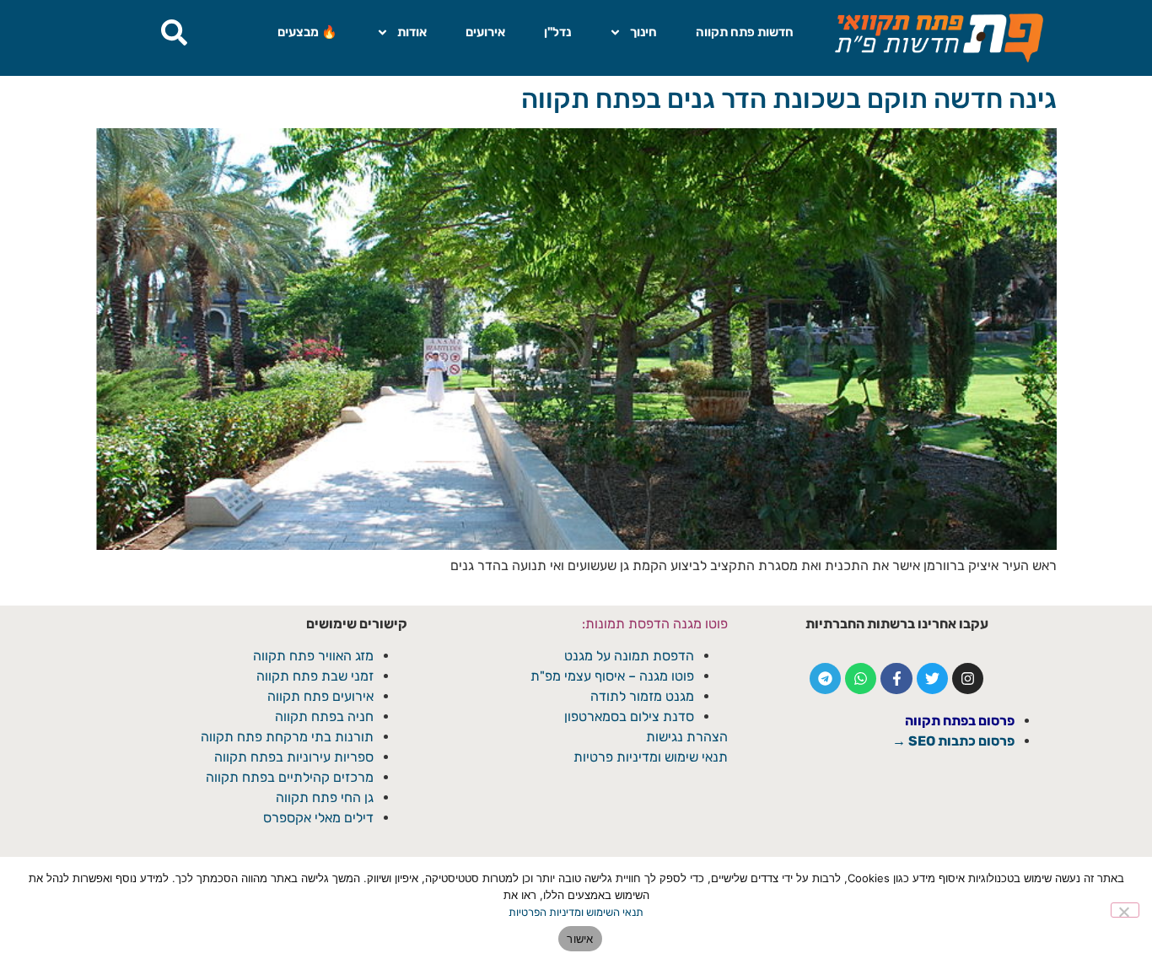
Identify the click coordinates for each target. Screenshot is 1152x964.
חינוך (643, 32)
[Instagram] (967, 678)
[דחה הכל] (1125, 910)
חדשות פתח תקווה (745, 32)
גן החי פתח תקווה (325, 797)
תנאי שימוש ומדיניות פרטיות (650, 757)
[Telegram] (825, 678)
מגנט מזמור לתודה (640, 696)
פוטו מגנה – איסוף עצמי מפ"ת (612, 676)
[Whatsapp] (860, 678)
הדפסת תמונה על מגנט (629, 656)
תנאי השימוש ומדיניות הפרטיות (576, 912)
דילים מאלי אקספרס (318, 818)
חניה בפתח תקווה (324, 716)
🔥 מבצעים (307, 32)
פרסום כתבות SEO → (953, 741)
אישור (580, 938)
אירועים (485, 32)
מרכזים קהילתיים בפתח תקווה (290, 777)
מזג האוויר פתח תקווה (313, 656)
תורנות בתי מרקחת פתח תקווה (287, 737)
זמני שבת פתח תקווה (315, 676)
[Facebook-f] (896, 678)
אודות (412, 32)
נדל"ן (557, 32)
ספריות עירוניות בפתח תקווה (294, 757)
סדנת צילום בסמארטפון (629, 716)
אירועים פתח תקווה (320, 696)
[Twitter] (932, 678)
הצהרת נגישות (687, 737)
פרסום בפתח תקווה (960, 721)
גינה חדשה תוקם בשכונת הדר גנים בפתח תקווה (789, 99)
